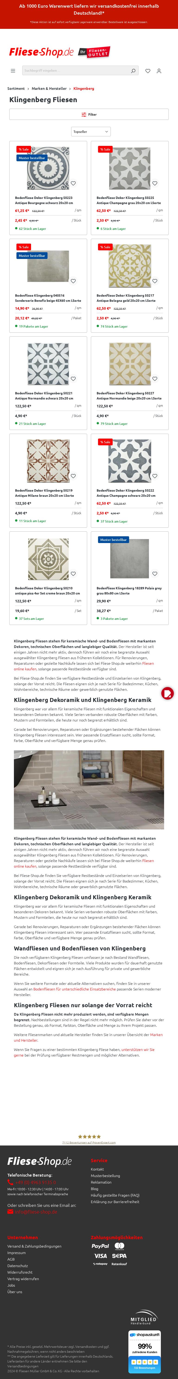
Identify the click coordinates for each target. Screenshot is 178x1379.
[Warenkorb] (168, 69)
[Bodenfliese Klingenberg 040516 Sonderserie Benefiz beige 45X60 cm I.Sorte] (48, 266)
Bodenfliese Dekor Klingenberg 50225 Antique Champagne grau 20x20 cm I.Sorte (129, 200)
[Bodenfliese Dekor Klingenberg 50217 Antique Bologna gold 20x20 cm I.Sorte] (130, 266)
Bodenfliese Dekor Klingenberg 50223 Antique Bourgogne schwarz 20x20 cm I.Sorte (44, 200)
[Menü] (13, 70)
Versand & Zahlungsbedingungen (34, 1245)
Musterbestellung (105, 1175)
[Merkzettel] (147, 70)
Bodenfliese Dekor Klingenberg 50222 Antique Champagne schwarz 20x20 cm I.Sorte (126, 493)
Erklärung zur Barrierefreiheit (115, 1201)
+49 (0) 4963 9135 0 (35, 1182)
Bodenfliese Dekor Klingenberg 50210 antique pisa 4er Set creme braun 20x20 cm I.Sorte (47, 591)
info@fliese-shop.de (36, 1212)
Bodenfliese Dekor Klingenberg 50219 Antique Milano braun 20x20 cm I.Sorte (44, 492)
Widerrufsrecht (19, 1272)
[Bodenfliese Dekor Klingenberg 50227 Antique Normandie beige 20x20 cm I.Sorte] (130, 363)
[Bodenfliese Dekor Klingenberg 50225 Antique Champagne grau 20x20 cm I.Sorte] (130, 168)
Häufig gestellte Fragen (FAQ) (115, 1195)
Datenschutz (17, 1265)
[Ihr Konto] (159, 70)
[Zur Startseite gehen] (41, 52)
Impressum (16, 1252)
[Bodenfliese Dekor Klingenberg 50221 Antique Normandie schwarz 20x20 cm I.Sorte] (48, 363)
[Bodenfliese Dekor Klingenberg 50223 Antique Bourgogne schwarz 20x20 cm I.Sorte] (48, 168)
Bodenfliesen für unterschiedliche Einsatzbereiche (74, 988)
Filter (92, 114)
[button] (167, 693)
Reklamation (101, 1181)
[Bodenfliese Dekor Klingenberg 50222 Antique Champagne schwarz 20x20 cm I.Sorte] (130, 461)
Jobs (11, 1285)
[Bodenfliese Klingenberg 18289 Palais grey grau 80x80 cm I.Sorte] (130, 558)
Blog (94, 1188)
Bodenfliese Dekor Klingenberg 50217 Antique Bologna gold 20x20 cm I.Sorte (126, 297)
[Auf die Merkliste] (73, 183)
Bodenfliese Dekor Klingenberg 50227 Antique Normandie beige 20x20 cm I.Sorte (129, 395)
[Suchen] (133, 70)
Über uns (14, 1291)
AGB (11, 1259)
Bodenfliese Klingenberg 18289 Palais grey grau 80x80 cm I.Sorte (129, 590)
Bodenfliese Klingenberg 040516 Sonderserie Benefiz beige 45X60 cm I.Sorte (48, 297)
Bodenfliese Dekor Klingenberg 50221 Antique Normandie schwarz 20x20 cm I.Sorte (44, 396)
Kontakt (97, 1168)
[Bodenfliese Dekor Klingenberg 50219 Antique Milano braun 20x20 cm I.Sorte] (48, 461)
